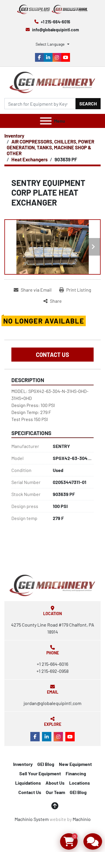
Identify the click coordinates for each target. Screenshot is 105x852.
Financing (76, 773)
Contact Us (52, 354)
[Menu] (46, 121)
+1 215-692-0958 (52, 671)
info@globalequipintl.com (55, 29)
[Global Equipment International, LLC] (52, 585)
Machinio (82, 819)
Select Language (50, 44)
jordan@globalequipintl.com (52, 703)
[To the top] (54, 805)
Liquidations (28, 783)
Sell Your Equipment (40, 773)
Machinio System (32, 819)
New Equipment (75, 764)
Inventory (23, 764)
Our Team (55, 792)
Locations (79, 783)
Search (88, 103)
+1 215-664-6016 (55, 21)
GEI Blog (45, 764)
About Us (55, 783)
